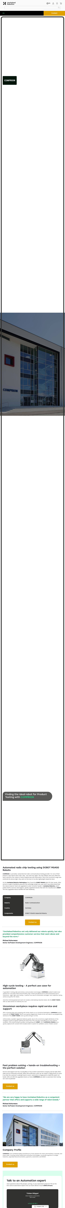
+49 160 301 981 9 (32, 1203)
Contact (54, 13)
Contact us (32, 922)
